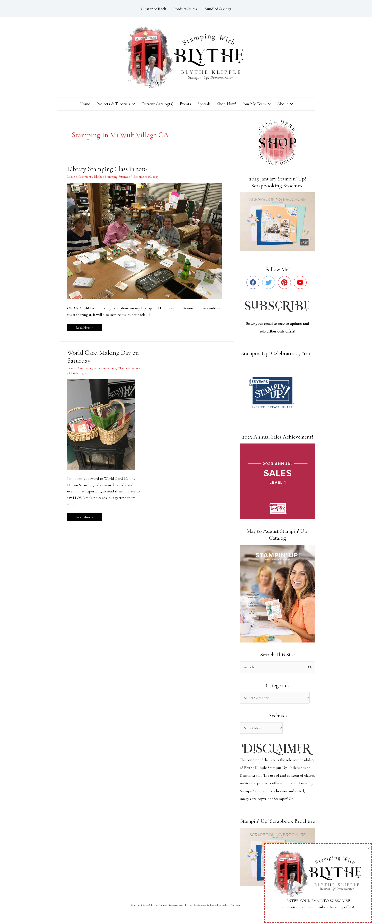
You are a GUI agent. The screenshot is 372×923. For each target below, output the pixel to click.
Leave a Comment (79, 177)
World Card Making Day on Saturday (103, 357)
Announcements (105, 368)
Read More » (84, 326)
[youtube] (301, 282)
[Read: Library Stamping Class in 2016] (147, 240)
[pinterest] (285, 282)
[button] (132, 104)
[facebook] (253, 282)
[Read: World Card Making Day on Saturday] (103, 424)
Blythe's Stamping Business (112, 177)
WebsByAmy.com (231, 905)
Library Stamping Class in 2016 (107, 169)
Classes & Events (129, 368)
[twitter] (269, 282)
